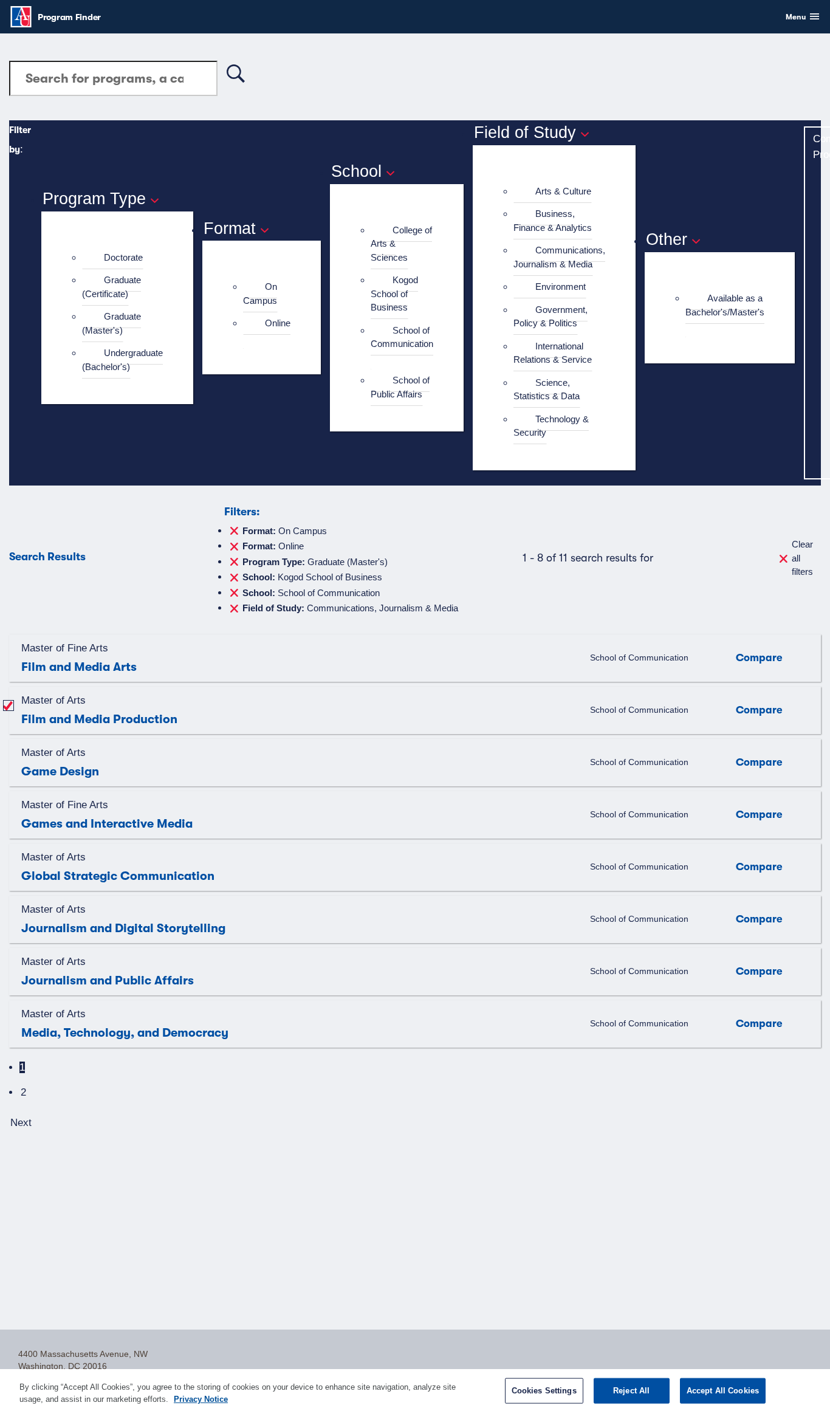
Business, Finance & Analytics (552, 220)
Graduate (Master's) (111, 323)
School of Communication (402, 337)
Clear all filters (802, 558)
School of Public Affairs (400, 387)
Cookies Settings (544, 1390)
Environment (560, 286)
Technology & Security (551, 426)
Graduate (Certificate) (111, 287)
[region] (415, 1390)
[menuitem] (122, 258)
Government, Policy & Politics (550, 316)
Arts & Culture (563, 191)
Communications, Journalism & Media (559, 257)
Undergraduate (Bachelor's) (122, 360)
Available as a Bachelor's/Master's (724, 305)
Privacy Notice (201, 1398)
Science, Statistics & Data (546, 389)
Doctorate (123, 257)
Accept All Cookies (723, 1390)
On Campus (260, 293)
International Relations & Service (552, 353)
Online (277, 323)
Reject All (631, 1390)
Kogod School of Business (394, 293)
